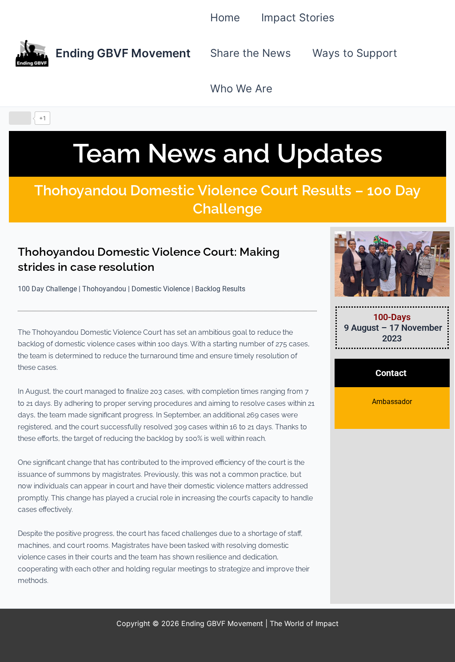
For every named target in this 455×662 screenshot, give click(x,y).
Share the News (250, 53)
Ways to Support (354, 53)
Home (225, 17)
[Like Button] (20, 118)
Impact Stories (298, 17)
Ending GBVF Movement (123, 53)
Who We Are (241, 88)
